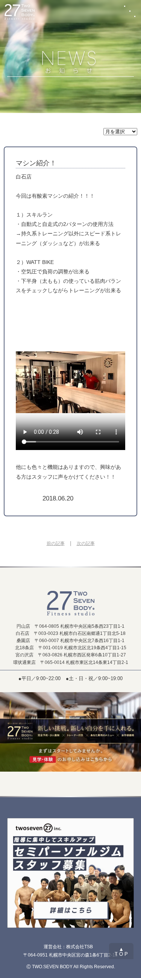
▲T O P (121, 951)
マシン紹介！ (36, 163)
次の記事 (86, 543)
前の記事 (56, 543)
